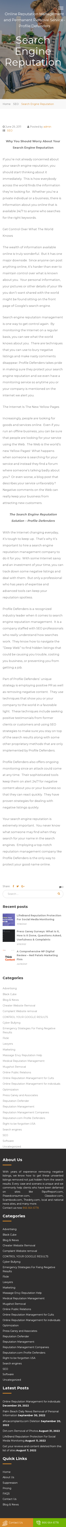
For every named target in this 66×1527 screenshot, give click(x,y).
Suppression (10, 1482)
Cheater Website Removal (19, 1005)
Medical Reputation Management (24, 1061)
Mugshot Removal (14, 1066)
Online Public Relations (17, 1072)
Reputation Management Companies (26, 1112)
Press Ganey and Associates (20, 1095)
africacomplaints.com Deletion (21, 1421)
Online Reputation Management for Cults (28, 1078)
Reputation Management (18, 1106)
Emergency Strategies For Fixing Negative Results (29, 1030)
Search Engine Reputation (37, 104)
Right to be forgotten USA (19, 1123)
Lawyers (8, 1043)
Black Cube (10, 994)
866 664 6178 (31, 1207)
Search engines (12, 1129)
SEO (16, 104)
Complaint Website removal (20, 1011)
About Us (8, 1477)
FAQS (6, 1493)
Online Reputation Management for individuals (31, 1083)
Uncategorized (12, 1146)
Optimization (11, 1089)
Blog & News (11, 999)
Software (8, 1140)
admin (47, 126)
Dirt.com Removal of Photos (20, 1431)
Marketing (9, 1049)
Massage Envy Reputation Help (22, 1055)
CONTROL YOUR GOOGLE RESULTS (25, 1017)
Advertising (10, 988)
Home (7, 104)
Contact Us (16, 1522)
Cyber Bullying (11, 1022)
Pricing (7, 1488)
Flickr (6, 1038)
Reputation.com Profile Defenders (24, 1118)
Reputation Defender (16, 1101)
